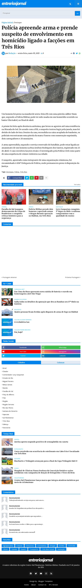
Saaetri (23, 549)
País (4, 398)
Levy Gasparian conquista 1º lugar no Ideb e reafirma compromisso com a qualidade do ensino (68, 212)
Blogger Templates (45, 581)
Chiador (5, 371)
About (33, 585)
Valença (5, 424)
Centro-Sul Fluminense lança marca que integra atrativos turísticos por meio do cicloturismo (46, 481)
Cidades (21, 362)
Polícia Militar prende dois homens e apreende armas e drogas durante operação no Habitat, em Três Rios (41, 212)
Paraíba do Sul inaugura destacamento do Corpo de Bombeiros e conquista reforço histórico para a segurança (13, 213)
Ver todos (77, 184)
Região (5, 401)
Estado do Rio (8, 378)
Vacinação (61, 549)
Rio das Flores (8, 408)
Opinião (14, 549)
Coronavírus (41, 546)
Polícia (16, 172)
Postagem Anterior (10, 277)
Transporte (34, 549)
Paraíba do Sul (8, 391)
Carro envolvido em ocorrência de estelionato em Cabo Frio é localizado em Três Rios (46, 452)
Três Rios (23, 172)
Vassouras (6, 428)
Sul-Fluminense (8, 418)
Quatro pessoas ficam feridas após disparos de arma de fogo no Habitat (46, 312)
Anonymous (14, 498)
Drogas (52, 546)
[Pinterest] (36, 178)
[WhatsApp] (79, 53)
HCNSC (61, 546)
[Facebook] (74, 53)
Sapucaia (6, 414)
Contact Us (42, 585)
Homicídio (71, 546)
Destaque (18, 22)
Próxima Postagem (72, 277)
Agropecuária (8, 546)
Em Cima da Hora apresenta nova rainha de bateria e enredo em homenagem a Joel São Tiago (43, 293)
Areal (4, 368)
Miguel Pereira (8, 381)
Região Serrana (8, 404)
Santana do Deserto (10, 411)
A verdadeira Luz (21, 322)
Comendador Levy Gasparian (13, 375)
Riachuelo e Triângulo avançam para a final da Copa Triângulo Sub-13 (45, 461)
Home (26, 585)
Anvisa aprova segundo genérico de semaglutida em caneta (41, 442)
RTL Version (53, 585)
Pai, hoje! (18, 332)
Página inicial (7, 22)
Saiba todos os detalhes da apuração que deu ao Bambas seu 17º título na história (46, 303)
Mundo (5, 388)
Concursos (30, 546)
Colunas (60, 362)
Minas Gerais (7, 385)
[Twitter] (77, 53)
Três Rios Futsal (48, 549)
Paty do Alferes (8, 394)
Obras (5, 549)
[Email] (41, 178)
